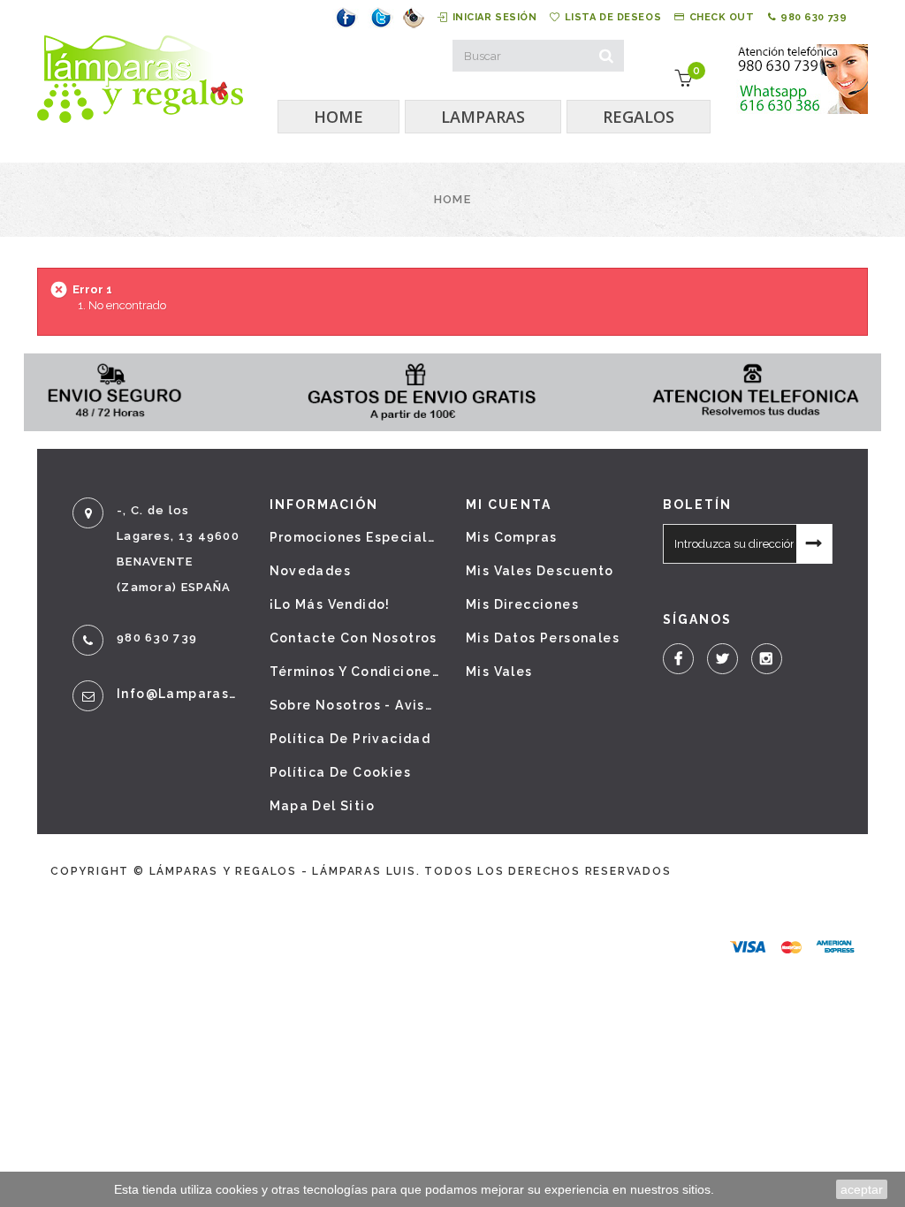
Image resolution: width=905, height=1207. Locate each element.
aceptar (861, 1189)
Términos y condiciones (355, 671)
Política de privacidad (350, 739)
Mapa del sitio (323, 806)
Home (452, 199)
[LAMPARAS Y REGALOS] (140, 79)
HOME (338, 116)
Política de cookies (341, 772)
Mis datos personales (543, 638)
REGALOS (638, 116)
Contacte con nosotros (353, 638)
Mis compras (511, 537)
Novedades (311, 571)
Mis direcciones (522, 604)
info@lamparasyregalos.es (180, 694)
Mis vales (499, 671)
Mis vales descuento (540, 571)
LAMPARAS (483, 116)
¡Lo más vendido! (330, 604)
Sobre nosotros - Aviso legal (355, 705)
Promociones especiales (355, 537)
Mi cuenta (508, 504)
